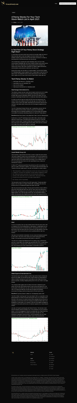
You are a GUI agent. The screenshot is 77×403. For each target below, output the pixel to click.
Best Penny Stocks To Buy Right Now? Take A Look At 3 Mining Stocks (32, 115)
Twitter (52, 354)
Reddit (52, 362)
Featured (13, 12)
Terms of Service (33, 364)
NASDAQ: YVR (27, 83)
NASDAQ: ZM (22, 63)
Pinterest (52, 364)
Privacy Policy (33, 362)
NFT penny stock (33, 182)
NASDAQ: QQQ (17, 72)
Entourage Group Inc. (36, 375)
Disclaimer (32, 360)
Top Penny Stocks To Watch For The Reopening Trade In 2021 (30, 293)
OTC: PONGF (20, 85)
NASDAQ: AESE (31, 86)
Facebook (53, 356)
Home (56, 3)
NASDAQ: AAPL (33, 61)
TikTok (52, 366)
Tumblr (52, 368)
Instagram (52, 358)
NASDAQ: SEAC (29, 81)
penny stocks (32, 64)
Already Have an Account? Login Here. (67, 3)
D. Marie (14, 22)
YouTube (52, 360)
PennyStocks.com (15, 375)
